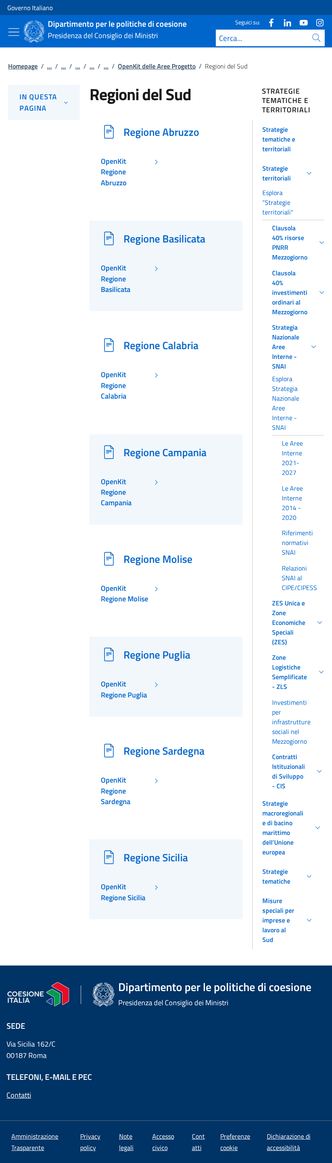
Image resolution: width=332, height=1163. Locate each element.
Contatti (18, 1095)
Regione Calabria (160, 345)
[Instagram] (317, 22)
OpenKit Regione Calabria (113, 385)
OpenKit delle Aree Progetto (157, 66)
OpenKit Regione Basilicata (115, 279)
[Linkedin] (284, 22)
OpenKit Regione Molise (124, 593)
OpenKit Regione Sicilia (123, 892)
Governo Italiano (30, 8)
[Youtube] (300, 22)
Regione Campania (164, 452)
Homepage (23, 66)
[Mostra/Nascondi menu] (13, 32)
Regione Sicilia (155, 857)
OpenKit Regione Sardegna (115, 791)
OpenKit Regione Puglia (124, 689)
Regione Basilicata (164, 238)
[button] (288, 139)
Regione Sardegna (163, 750)
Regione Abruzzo (161, 132)
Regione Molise (157, 559)
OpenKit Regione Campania (116, 492)
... (49, 66)
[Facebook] (268, 22)
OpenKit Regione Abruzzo (114, 172)
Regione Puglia (156, 654)
